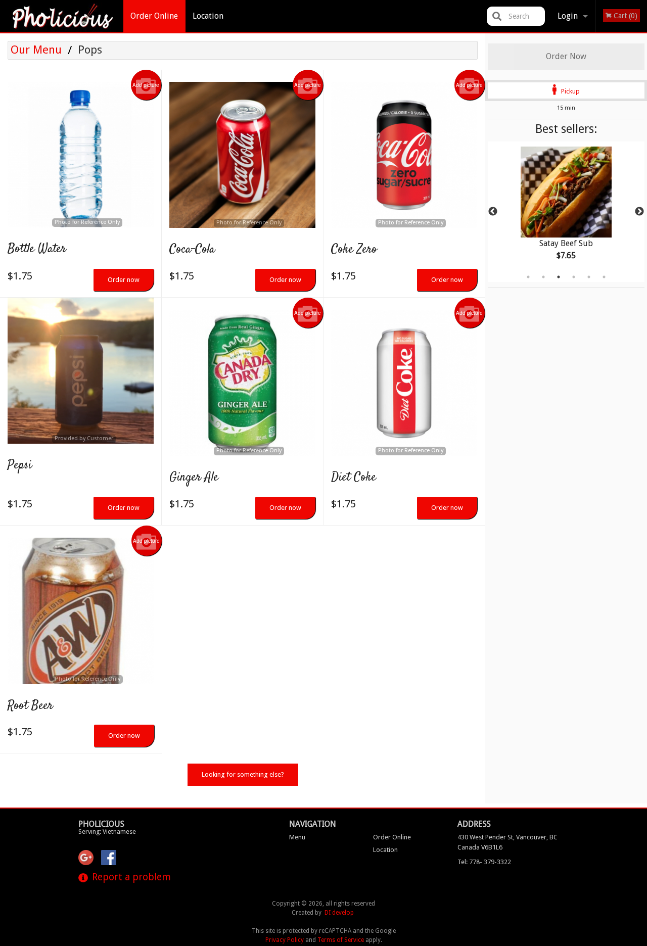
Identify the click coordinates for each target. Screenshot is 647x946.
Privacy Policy (284, 939)
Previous (493, 212)
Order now (124, 279)
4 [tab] (574, 277)
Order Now (566, 56)
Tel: (484, 862)
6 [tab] (604, 277)
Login (568, 16)
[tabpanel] (566, 211)
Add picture (145, 84)
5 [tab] (589, 277)
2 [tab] (543, 277)
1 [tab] (528, 277)
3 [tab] (558, 277)
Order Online (154, 16)
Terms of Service (340, 939)
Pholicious (101, 824)
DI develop (339, 912)
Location (208, 16)
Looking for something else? (243, 774)
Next (639, 212)
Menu (297, 837)
